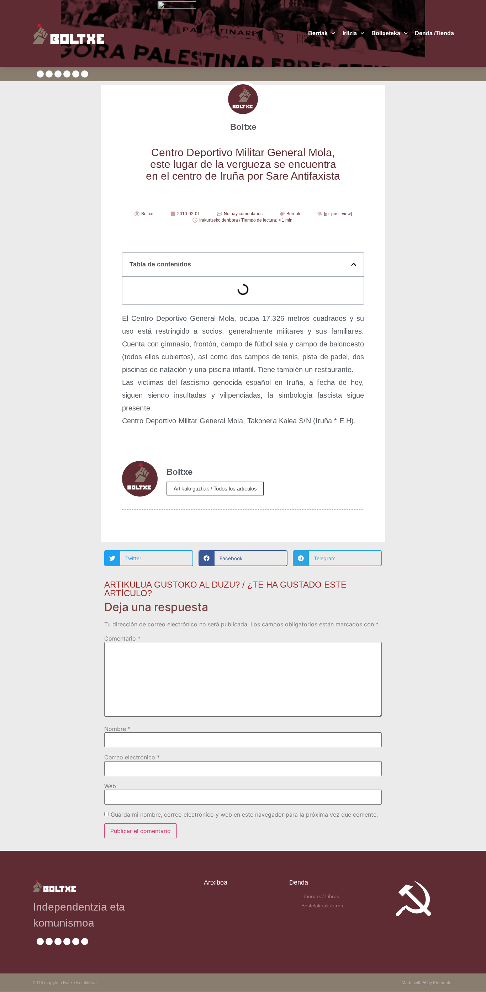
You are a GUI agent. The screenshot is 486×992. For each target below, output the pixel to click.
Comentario (122, 638)
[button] (353, 264)
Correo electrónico (132, 757)
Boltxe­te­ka (385, 33)
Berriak (318, 33)
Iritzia (350, 33)
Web (110, 786)
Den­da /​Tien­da (434, 33)
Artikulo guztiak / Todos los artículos (215, 489)
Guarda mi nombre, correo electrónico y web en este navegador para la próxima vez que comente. (244, 814)
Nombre (117, 729)
